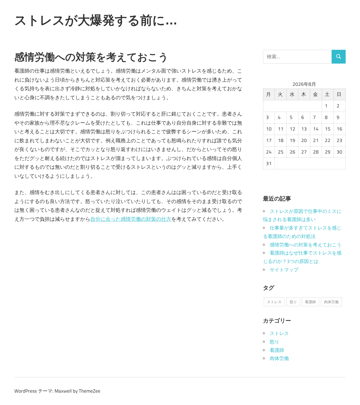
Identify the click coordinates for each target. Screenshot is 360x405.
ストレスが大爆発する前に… (95, 20)
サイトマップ (284, 269)
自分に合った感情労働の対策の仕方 (130, 219)
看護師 (310, 302)
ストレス (274, 302)
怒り (293, 302)
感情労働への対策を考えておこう (305, 244)
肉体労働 (331, 302)
